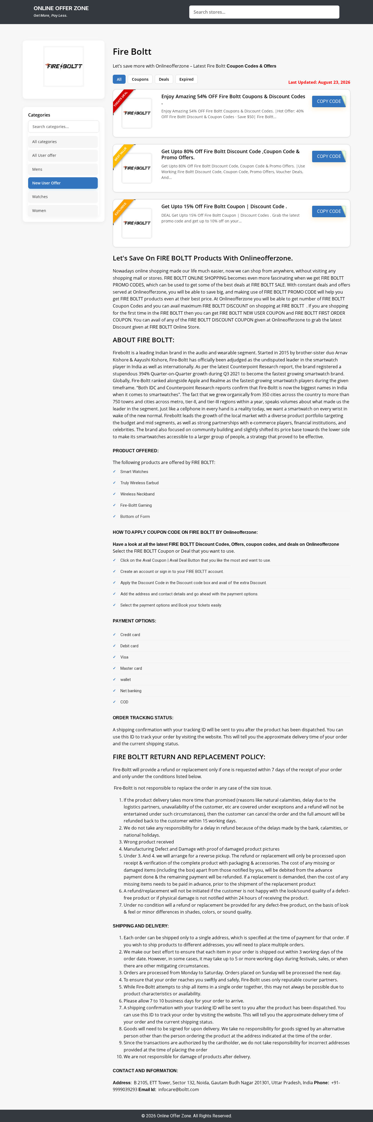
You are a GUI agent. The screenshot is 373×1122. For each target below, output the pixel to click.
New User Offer (46, 182)
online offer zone (61, 8)
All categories (44, 141)
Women (39, 210)
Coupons (140, 79)
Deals (164, 79)
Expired (186, 79)
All (119, 79)
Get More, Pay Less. (50, 15)
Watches (40, 196)
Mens (37, 169)
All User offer (44, 155)
